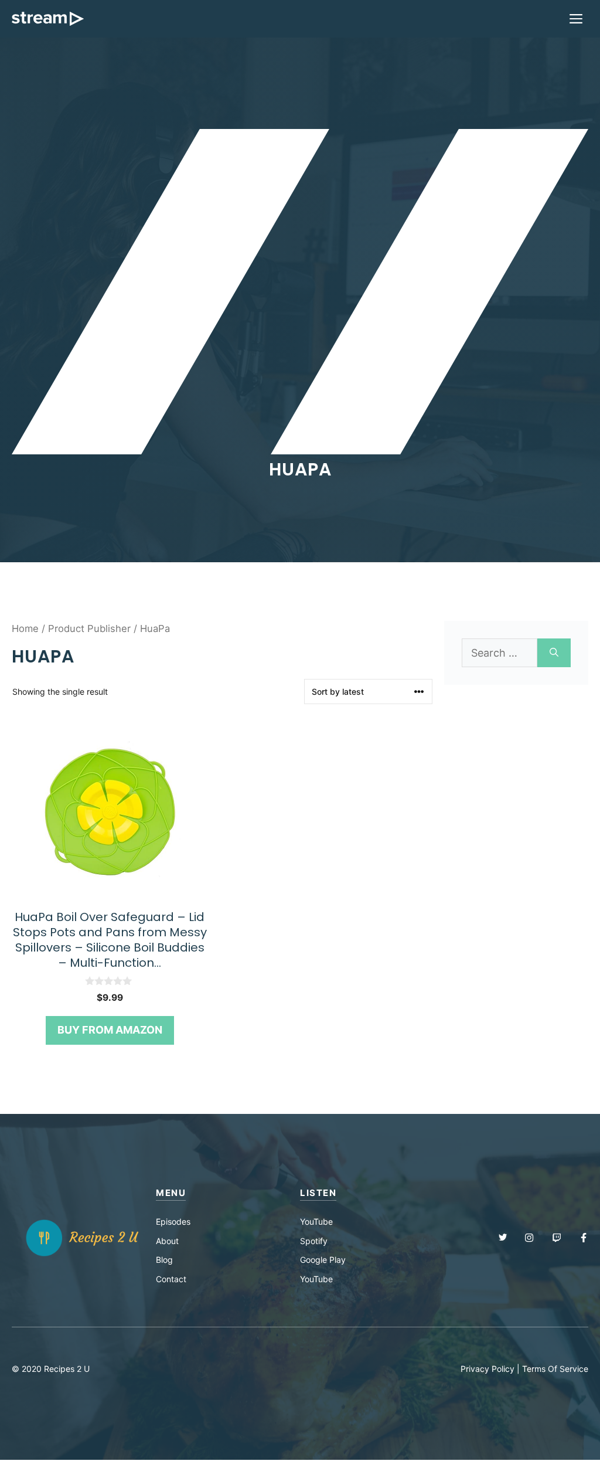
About (167, 1241)
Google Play (323, 1260)
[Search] (554, 652)
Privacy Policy (487, 1369)
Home (25, 628)
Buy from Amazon (109, 1030)
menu (171, 1192)
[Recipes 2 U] (48, 19)
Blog (164, 1260)
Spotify (314, 1241)
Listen (318, 1192)
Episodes (173, 1221)
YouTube (316, 1221)
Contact (171, 1279)
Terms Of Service (555, 1369)
